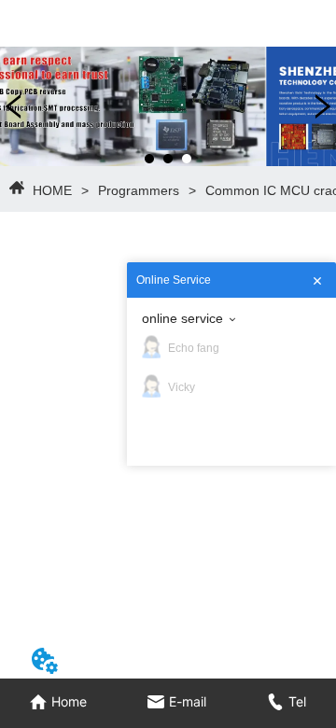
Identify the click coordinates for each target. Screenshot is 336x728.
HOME (52, 190)
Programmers (138, 190)
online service (182, 318)
